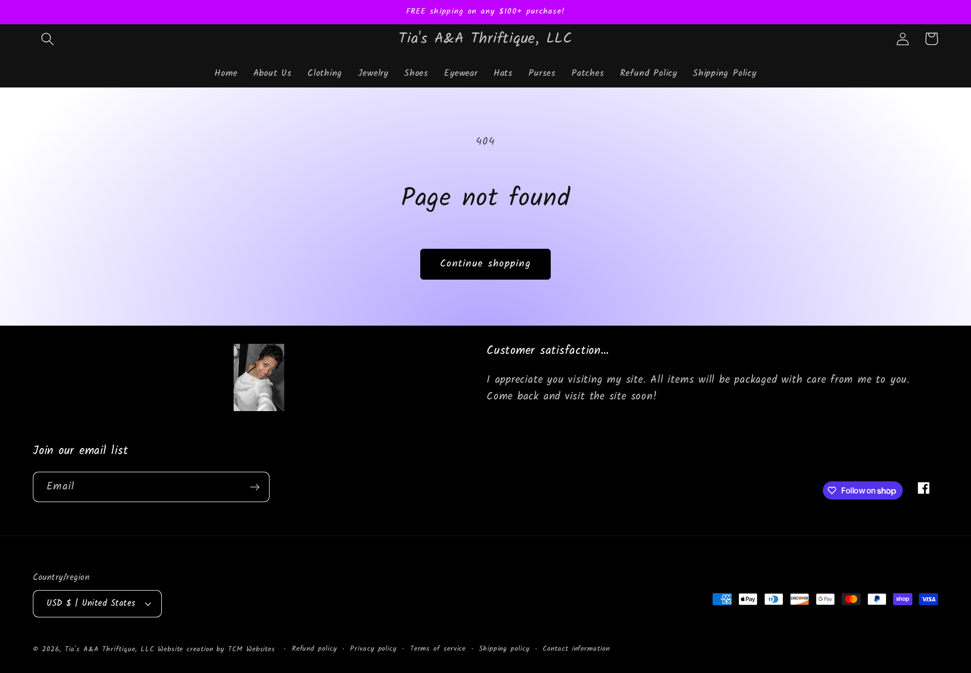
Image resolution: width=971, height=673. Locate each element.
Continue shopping (485, 264)
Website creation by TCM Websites (218, 649)
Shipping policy (504, 648)
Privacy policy (373, 648)
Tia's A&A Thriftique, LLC (109, 649)
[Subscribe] (254, 487)
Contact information (576, 648)
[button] (47, 38)
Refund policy (314, 648)
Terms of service (438, 648)
